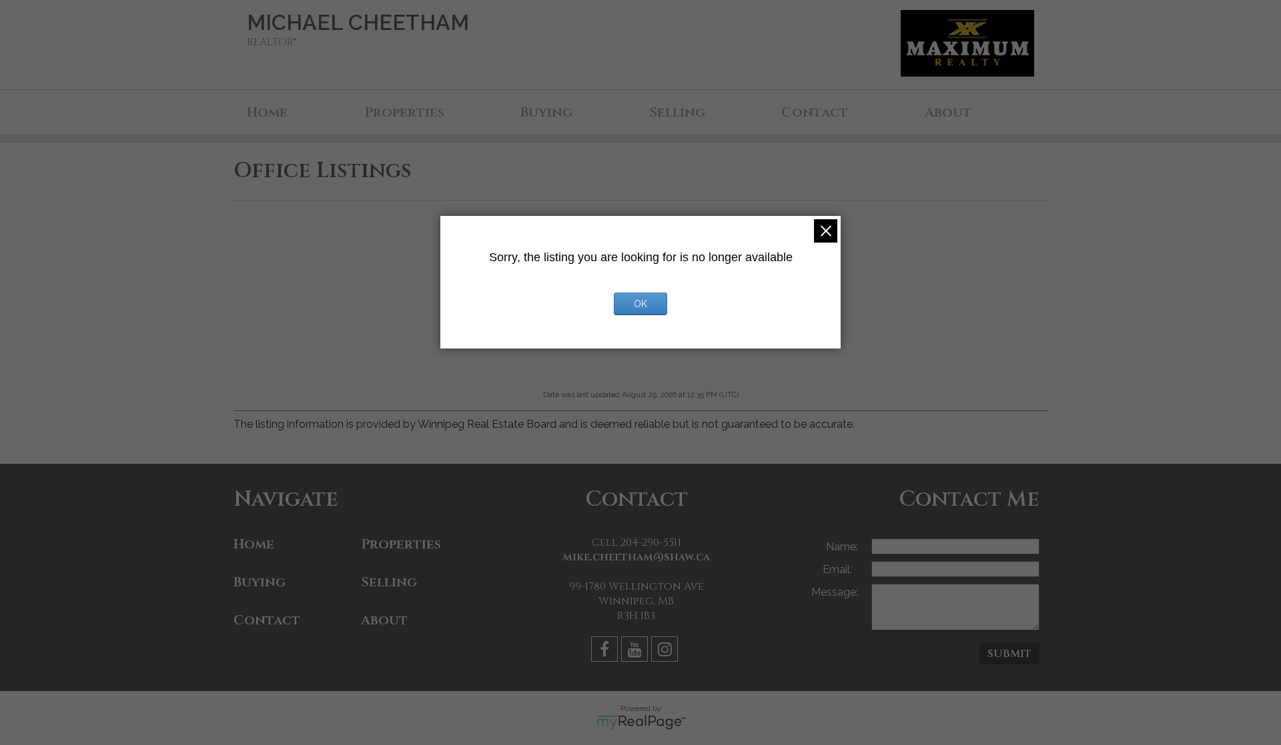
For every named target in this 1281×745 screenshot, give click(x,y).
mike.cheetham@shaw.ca (636, 557)
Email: (839, 569)
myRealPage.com (641, 722)
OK (640, 304)
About (948, 112)
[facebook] (606, 651)
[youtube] (636, 651)
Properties (404, 112)
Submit (1009, 653)
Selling (677, 112)
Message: (834, 592)
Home (267, 112)
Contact (814, 112)
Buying (546, 112)
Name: (842, 546)
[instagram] (666, 651)
